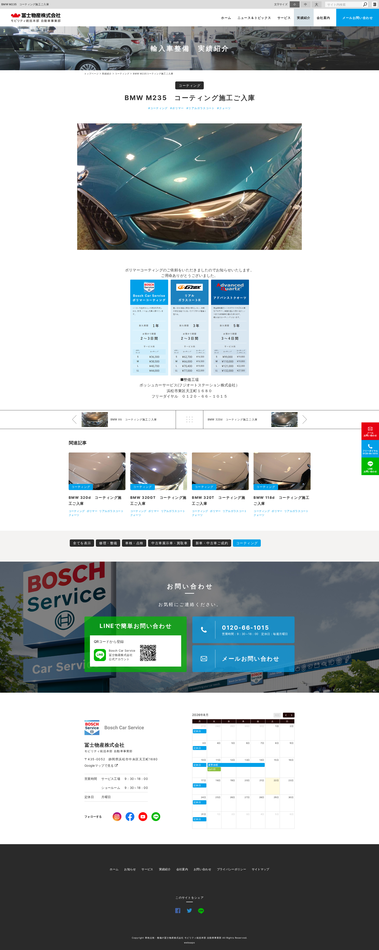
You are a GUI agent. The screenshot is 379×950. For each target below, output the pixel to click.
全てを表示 (82, 543)
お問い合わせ (202, 869)
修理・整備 (108, 543)
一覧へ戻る (189, 419)
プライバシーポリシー (231, 869)
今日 (277, 715)
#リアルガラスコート (200, 108)
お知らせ (130, 869)
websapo (189, 942)
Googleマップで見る (99, 765)
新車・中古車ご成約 (212, 543)
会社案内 (323, 18)
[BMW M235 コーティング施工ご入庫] (189, 186)
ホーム (226, 18)
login (375, 4)
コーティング (189, 85)
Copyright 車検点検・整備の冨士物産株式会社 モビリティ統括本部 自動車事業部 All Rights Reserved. (189, 937)
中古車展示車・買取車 (169, 543)
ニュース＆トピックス (254, 18)
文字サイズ (281, 4)
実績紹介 (304, 18)
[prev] (286, 715)
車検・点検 (134, 543)
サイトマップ (260, 869)
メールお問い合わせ (357, 18)
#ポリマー (177, 108)
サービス (284, 18)
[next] (292, 715)
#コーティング (158, 108)
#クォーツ (224, 108)
